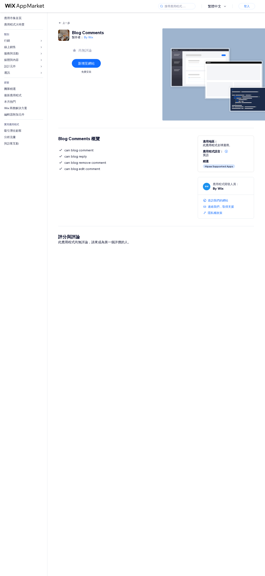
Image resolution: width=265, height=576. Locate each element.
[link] (23, 18)
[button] (226, 151)
